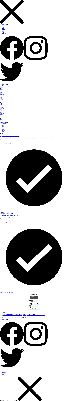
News (3, 125)
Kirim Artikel (4, 28)
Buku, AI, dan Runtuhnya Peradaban (18, 316)
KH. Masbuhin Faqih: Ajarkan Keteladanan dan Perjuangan (2, 108)
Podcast (3, 131)
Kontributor (3, 29)
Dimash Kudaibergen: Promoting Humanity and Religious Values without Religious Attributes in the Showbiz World (2, 99)
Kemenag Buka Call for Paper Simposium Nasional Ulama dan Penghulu (34, 315)
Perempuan (3, 130)
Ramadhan (1, 25)
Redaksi (3, 27)
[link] (12, 59)
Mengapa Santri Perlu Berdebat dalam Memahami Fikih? (27, 314)
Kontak (3, 374)
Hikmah (3, 128)
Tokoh (3, 129)
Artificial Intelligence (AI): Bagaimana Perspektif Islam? (2, 113)
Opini (3, 126)
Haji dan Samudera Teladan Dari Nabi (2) (10, 136)
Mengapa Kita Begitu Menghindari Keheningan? (24, 317)
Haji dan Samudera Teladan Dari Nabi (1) (10, 215)
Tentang (3, 26)
